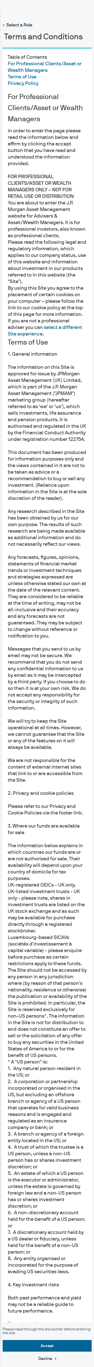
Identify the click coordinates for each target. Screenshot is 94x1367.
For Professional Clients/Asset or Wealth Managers (45, 108)
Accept (47, 1346)
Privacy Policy (23, 83)
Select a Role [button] (19, 25)
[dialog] (47, 683)
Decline (45, 1359)
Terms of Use (22, 76)
